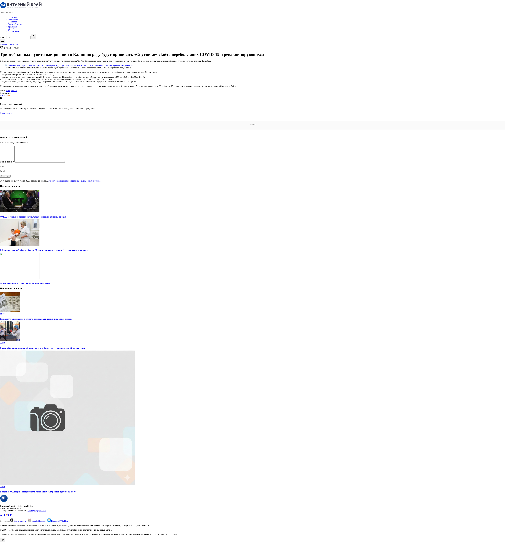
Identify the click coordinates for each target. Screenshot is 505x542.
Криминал (12, 26)
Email (3, 171)
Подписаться (6, 113)
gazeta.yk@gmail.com (36, 511)
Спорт (11, 29)
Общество (12, 22)
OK (8, 95)
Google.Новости (39, 521)
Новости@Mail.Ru (59, 521)
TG (5, 95)
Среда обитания (15, 24)
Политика (12, 17)
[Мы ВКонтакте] (1, 515)
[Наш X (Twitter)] (8, 515)
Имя (2, 166)
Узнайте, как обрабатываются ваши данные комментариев (74, 181)
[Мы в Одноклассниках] (6, 515)
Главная (3, 44)
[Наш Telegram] (4, 515)
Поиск (3, 37)
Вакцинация (11, 90)
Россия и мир (14, 31)
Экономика (13, 19)
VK (1, 95)
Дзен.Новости (20, 521)
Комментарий (7, 162)
